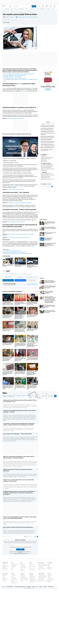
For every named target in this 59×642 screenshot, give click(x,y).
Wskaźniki (44, 172)
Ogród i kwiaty (49, 568)
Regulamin (29, 586)
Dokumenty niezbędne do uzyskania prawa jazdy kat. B (14, 75)
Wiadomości (49, 564)
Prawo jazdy (16, 11)
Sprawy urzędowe (23, 567)
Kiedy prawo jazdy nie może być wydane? (16, 118)
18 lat (31, 88)
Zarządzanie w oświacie (15, 579)
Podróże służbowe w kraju (45, 177)
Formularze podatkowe (50, 579)
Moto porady (9, 395)
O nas (3, 586)
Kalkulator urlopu (43, 160)
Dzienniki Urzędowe (23, 577)
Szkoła (12, 576)
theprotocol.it (49, 580)
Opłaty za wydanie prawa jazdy (46, 173)
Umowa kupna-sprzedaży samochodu (47, 164)
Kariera (33, 586)
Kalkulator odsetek (32, 578)
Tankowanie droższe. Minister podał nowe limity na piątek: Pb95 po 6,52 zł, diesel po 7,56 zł (47, 126)
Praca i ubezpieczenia (33, 566)
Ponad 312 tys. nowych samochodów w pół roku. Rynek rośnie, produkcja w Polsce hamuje (48, 142)
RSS (37, 586)
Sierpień (49, 184)
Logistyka (23, 395)
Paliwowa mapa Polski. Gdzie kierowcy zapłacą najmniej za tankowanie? (47, 139)
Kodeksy (22, 580)
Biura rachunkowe (41, 562)
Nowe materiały (43, 219)
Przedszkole (13, 575)
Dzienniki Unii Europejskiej (24, 578)
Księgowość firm (5, 562)
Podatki (4, 564)
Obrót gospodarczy (5, 566)
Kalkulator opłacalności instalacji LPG (47, 157)
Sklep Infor (22, 569)
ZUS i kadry (4, 567)
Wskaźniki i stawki (41, 573)
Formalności (20, 11)
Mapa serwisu (50, 586)
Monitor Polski (23, 576)
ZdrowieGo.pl (49, 575)
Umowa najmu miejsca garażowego (47, 166)
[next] (37, 536)
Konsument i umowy (23, 566)
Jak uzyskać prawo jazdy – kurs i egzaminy (12, 76)
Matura (13, 580)
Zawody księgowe (5, 568)
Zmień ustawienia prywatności (20, 586)
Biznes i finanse (32, 564)
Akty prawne (23, 573)
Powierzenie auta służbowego (46, 167)
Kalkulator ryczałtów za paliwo (46, 158)
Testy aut (13, 395)
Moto (8, 11)
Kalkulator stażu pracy (33, 579)
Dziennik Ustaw (23, 575)
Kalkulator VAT (32, 577)
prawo (20, 83)
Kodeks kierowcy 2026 (48, 86)
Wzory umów (49, 578)
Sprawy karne (23, 565)
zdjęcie (8, 160)
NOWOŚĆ (48, 85)
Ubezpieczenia (14, 566)
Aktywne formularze (46, 163)
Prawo (22, 562)
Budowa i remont (49, 567)
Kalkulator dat (32, 575)
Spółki (30, 565)
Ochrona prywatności (9, 586)
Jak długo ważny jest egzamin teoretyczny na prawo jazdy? (20, 202)
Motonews (4, 395)
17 (41, 186)
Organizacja (4, 575)
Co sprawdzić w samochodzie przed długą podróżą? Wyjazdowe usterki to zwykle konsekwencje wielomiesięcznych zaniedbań (47, 131)
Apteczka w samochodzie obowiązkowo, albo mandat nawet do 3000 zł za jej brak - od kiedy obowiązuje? (47, 137)
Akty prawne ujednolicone (24, 579)
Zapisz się (20, 549)
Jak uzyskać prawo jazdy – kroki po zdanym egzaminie (14, 78)
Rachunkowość (5, 565)
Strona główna (5, 11)
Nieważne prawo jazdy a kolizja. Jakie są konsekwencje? (15, 252)
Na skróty (49, 573)
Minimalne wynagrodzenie (42, 576)
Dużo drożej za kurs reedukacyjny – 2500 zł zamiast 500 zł (48, 134)
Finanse (48, 566)
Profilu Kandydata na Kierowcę (16, 186)
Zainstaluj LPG (5, 396)
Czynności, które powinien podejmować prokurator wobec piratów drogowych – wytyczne (47, 129)
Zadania (4, 577)
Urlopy (12, 567)
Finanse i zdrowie (32, 569)
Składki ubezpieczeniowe (42, 577)
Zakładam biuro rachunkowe (42, 564)
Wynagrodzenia (14, 565)
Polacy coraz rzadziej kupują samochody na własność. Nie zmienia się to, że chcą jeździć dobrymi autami (48, 147)
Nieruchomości (49, 562)
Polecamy (42, 278)
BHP (12, 568)
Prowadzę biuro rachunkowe (42, 565)
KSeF (3, 569)
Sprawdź (48, 89)
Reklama (45, 586)
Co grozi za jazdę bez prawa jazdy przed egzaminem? (19, 237)
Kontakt (40, 586)
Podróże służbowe (41, 578)
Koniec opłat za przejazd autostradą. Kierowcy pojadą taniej (47, 150)
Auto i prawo (12, 11)
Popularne (43, 123)
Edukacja (13, 573)
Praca (21, 568)
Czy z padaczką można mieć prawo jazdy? (12, 250)
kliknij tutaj (25, 553)
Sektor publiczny (5, 573)
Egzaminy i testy (14, 578)
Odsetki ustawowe (41, 579)
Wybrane (52, 123)
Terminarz (44, 184)
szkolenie (16, 206)
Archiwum (48, 576)
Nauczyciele (13, 577)
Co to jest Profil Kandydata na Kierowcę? (16, 189)
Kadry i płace (4, 579)
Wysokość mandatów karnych (46, 176)
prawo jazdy (6, 88)
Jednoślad (28, 395)
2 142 (35, 536)
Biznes (31, 562)
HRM (12, 569)
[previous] (25, 536)
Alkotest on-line (11, 396)
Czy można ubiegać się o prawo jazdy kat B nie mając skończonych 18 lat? (18, 73)
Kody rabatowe (49, 577)
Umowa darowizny (44, 170)
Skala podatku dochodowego (42, 580)
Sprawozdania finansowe (42, 568)
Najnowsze (48, 123)
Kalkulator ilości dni (44, 161)
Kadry (12, 562)
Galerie (32, 395)
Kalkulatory (44, 154)
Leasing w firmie (32, 568)
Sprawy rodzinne (23, 564)
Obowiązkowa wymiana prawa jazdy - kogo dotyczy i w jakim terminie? (17, 253)
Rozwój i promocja (5, 578)
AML (39, 569)
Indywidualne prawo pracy (15, 564)
